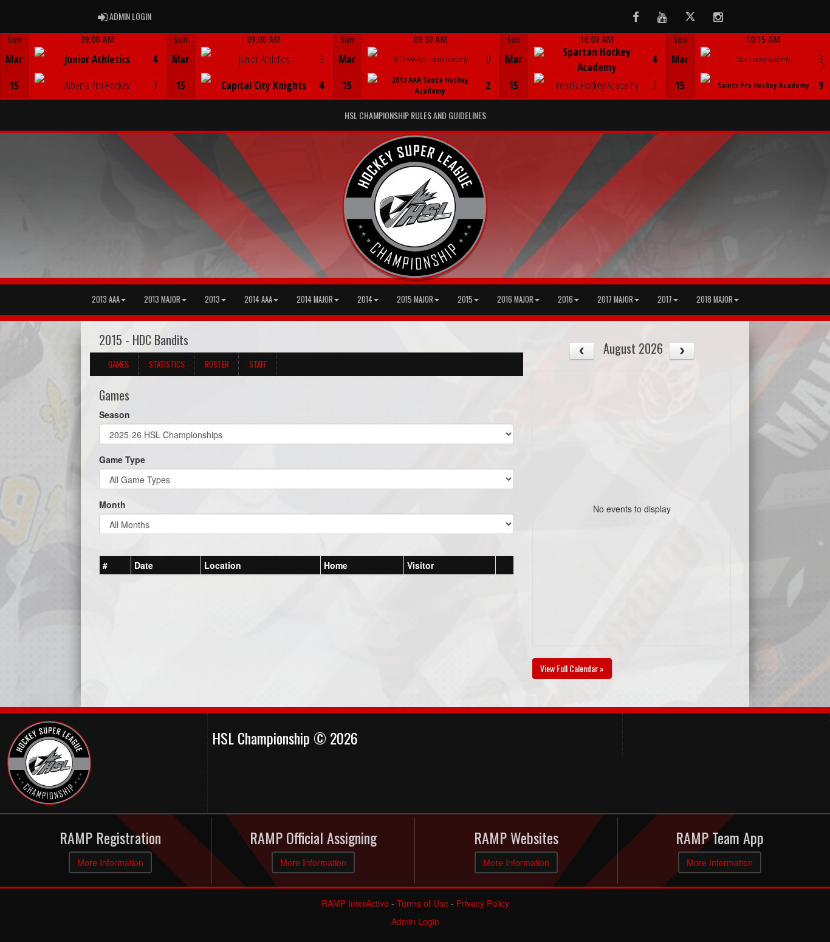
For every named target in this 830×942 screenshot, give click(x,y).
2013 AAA (106, 299)
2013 (212, 299)
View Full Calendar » (572, 668)
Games (118, 364)
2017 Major (615, 299)
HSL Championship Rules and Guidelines (415, 115)
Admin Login (415, 921)
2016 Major (515, 299)
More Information (110, 862)
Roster (217, 364)
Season (114, 414)
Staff (258, 364)
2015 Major (415, 299)
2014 (364, 299)
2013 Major (162, 299)
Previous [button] (7, 67)
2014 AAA (258, 299)
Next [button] (823, 65)
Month (112, 504)
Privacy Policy (482, 903)
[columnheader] (115, 566)
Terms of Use (422, 903)
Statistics (167, 364)
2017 (664, 299)
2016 (565, 299)
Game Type (122, 459)
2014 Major (315, 299)
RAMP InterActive (355, 903)
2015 (465, 299)
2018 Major (714, 299)
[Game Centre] (83, 75)
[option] (83, 66)
